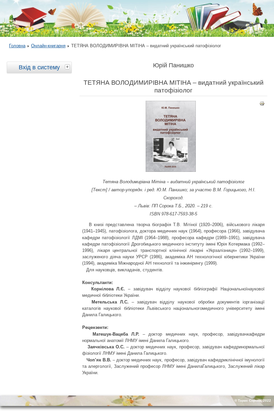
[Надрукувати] (262, 105)
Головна (17, 45)
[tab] (68, 66)
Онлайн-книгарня (48, 45)
